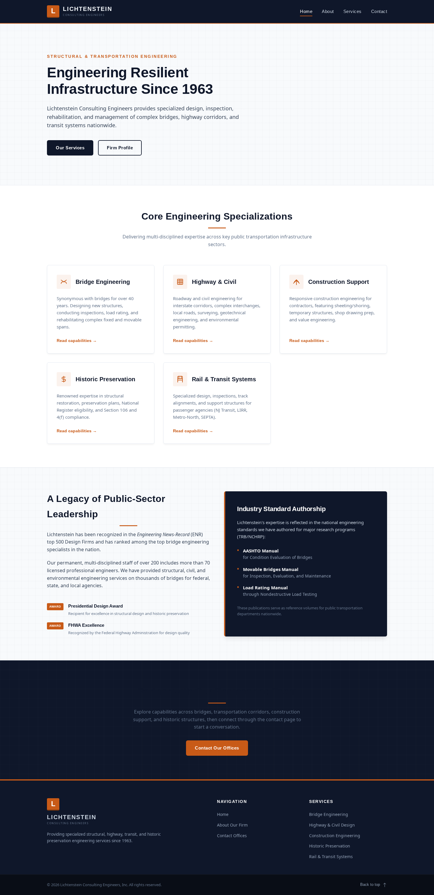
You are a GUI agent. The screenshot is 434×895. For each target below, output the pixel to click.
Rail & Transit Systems (224, 379)
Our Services (70, 147)
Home (306, 11)
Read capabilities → (77, 340)
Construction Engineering (334, 835)
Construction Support (338, 282)
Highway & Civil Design (332, 825)
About (328, 11)
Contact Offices (232, 835)
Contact (379, 11)
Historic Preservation (105, 379)
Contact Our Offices (217, 747)
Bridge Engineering (103, 282)
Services (352, 11)
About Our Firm (232, 825)
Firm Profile (120, 147)
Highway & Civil (214, 282)
